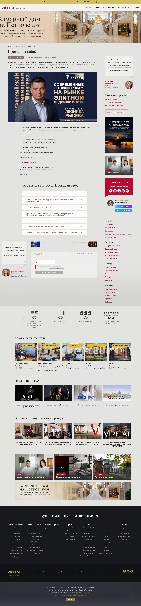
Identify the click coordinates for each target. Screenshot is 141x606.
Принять (70, 599)
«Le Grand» (108, 302)
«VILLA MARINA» (45, 363)
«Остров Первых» (110, 295)
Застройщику (71, 536)
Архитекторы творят (124, 536)
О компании (106, 528)
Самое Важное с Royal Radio (58, 405)
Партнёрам (80, 571)
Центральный (88, 533)
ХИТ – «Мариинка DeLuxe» (35, 550)
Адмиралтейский (88, 528)
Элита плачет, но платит (87, 405)
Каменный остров (88, 539)
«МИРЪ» (112, 363)
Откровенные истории (124, 530)
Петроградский (88, 553)
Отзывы (106, 533)
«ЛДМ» (88, 363)
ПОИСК (100, 571)
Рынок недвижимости (124, 528)
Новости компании (106, 544)
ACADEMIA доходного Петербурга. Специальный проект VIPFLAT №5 (117, 444)
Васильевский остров (88, 550)
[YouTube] (128, 571)
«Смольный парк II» (111, 289)
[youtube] (123, 191)
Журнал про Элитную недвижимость (116, 109)
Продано (16, 530)
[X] (131, 571)
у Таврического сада (88, 547)
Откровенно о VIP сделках (113, 102)
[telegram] (119, 191)
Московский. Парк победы (88, 556)
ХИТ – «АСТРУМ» (34, 547)
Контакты (106, 550)
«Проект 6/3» (109, 299)
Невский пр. (108, 274)
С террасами (109, 231)
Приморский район (111, 249)
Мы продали (61, 571)
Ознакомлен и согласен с (50, 268)
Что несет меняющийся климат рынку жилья (28, 406)
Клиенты (106, 536)
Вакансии (106, 547)
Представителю (70, 539)
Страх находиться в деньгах (117, 405)
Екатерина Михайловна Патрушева (111, 84)
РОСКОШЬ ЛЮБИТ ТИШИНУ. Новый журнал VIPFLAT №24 (87, 443)
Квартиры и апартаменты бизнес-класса (118, 234)
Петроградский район (112, 255)
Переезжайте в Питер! (70, 533)
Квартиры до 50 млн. (16, 550)
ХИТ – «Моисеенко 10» (35, 544)
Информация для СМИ (106, 553)
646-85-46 (108, 7)
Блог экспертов (124, 533)
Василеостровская (111, 267)
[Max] (115, 191)
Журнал (106, 530)
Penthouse (17, 533)
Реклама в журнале (41, 571)
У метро (108, 263)
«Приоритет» (67, 363)
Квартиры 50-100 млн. (17, 553)
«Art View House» (110, 292)
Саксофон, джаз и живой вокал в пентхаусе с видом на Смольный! (58, 443)
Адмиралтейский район (112, 246)
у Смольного (88, 542)
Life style (124, 539)
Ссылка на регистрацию (28, 162)
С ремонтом (109, 224)
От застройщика (17, 547)
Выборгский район (111, 258)
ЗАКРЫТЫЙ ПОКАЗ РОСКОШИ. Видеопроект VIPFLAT (28, 443)
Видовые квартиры (17, 544)
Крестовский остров (111, 271)
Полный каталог (35, 528)
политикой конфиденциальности (56, 268)
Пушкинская (108, 280)
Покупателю (70, 530)
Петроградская (110, 277)
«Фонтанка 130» (21, 363)
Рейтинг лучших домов (34, 530)
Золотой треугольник (88, 544)
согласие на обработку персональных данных (50, 265)
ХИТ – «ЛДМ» (35, 542)
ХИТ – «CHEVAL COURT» (34, 533)
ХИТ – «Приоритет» (34, 553)
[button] (137, 7)
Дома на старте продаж (52, 528)
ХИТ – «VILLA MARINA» (35, 536)
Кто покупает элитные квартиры (115, 112)
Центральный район (111, 252)
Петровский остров (88, 530)
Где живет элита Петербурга (114, 106)
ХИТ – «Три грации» (35, 539)
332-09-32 (93, 7)
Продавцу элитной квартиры (70, 528)
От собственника (110, 237)
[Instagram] (111, 191)
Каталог (16, 528)
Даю (49, 265)
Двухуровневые (110, 228)
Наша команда (106, 542)
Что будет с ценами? (111, 99)
